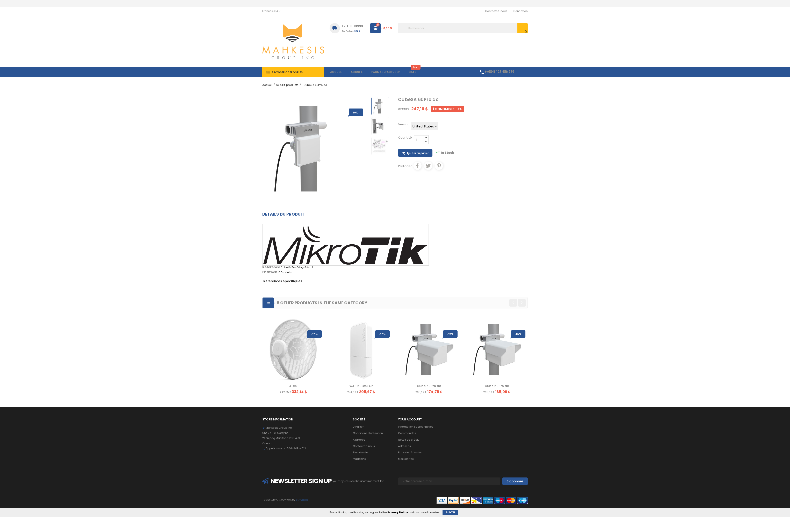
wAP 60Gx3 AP (361, 386)
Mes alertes (406, 459)
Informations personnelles (415, 427)
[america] (488, 500)
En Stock (269, 272)
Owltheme (302, 499)
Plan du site (360, 452)
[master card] (453, 500)
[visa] (442, 500)
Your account (410, 419)
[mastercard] (511, 500)
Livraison (358, 427)
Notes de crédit (408, 440)
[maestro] (499, 500)
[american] (465, 500)
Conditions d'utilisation (368, 433)
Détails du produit (283, 214)
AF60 (293, 386)
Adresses (404, 446)
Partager (417, 166)
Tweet (428, 166)
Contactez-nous (496, 11)
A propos (359, 440)
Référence (271, 267)
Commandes (407, 433)
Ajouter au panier (415, 153)
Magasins (359, 459)
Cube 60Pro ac (429, 386)
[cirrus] (522, 500)
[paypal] (476, 500)
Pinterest (439, 166)
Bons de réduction (410, 452)
